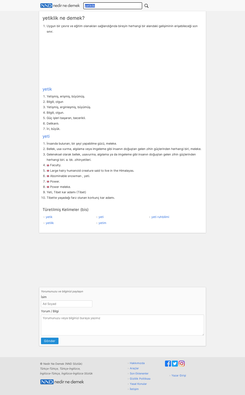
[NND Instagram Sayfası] (182, 365)
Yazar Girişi (179, 375)
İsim (44, 297)
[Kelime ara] (146, 6)
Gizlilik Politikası (140, 378)
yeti (46, 136)
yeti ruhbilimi (160, 217)
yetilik (50, 223)
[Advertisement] (122, 59)
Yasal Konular (138, 383)
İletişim (134, 389)
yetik (47, 89)
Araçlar (134, 368)
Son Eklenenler (139, 373)
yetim (102, 223)
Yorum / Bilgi (50, 311)
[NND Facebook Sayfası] (168, 365)
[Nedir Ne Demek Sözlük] (60, 5)
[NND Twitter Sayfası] (175, 365)
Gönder (50, 341)
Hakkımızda (137, 363)
